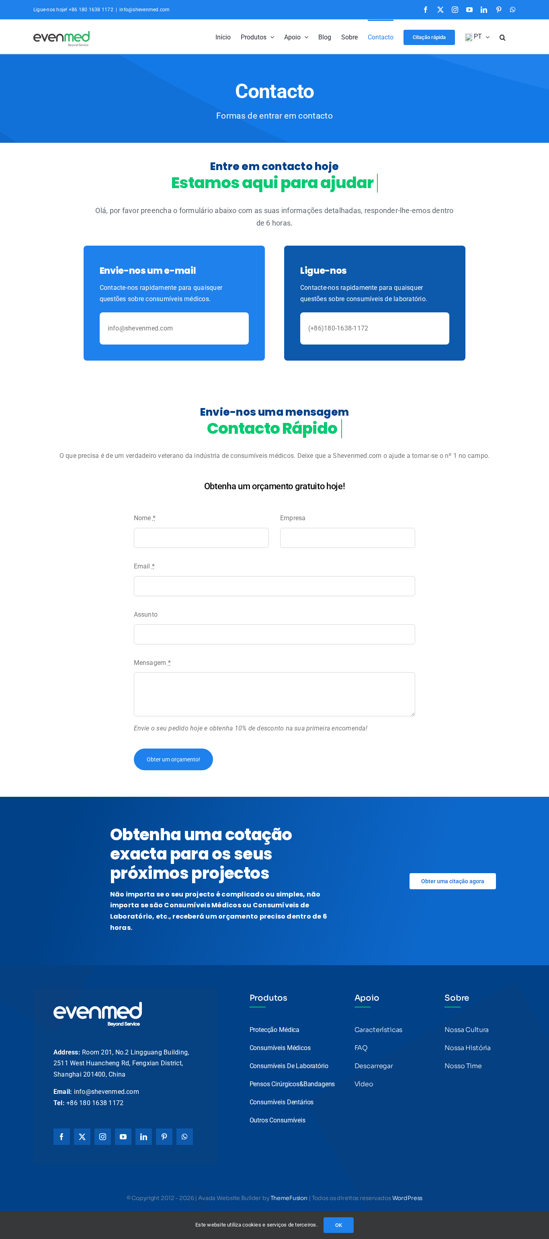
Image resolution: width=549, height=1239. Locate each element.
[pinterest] (164, 1136)
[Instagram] (102, 1136)
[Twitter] (82, 1136)
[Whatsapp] (184, 1136)
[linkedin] (143, 1136)
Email (144, 566)
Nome (145, 518)
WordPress (407, 1198)
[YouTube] (123, 1136)
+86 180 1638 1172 (94, 1103)
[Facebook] (61, 1136)
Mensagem (152, 663)
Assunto (146, 614)
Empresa (293, 518)
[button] (503, 36)
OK (338, 1225)
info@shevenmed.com (144, 9)
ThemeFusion (288, 1198)
